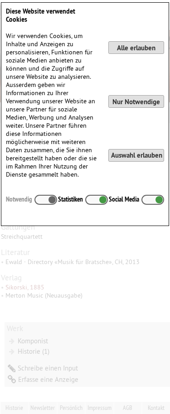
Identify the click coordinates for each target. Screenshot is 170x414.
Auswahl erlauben (136, 155)
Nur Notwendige (136, 101)
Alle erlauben (136, 47)
